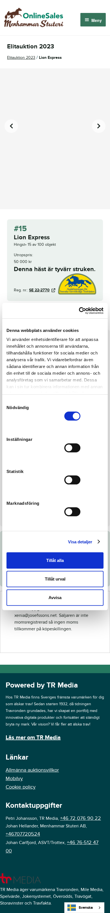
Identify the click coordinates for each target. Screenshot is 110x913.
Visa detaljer (80, 541)
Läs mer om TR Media (33, 737)
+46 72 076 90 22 (80, 818)
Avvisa (55, 597)
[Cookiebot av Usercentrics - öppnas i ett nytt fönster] (79, 310)
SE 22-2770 (39, 290)
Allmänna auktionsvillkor (32, 770)
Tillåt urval (55, 579)
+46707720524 (23, 834)
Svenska (86, 907)
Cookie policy (21, 787)
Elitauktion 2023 (21, 57)
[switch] (72, 447)
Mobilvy (14, 779)
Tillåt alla (55, 560)
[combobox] (84, 907)
